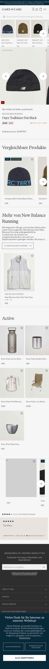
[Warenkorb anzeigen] (40, 9)
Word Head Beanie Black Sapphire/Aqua (7, 43)
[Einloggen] (33, 9)
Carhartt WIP (22, 40)
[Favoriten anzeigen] (36, 9)
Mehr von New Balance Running (24, 218)
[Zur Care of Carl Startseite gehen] (12, 9)
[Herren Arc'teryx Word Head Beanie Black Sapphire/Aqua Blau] (8, 29)
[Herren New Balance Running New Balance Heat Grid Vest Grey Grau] (19, 272)
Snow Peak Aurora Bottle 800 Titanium (11, 359)
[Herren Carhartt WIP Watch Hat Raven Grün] (38, 29)
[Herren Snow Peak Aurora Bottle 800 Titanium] (12, 340)
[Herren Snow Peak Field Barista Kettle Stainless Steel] (12, 383)
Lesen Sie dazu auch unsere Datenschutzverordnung (24, 573)
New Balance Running (12, 114)
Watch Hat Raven (37, 43)
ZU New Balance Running (16, 246)
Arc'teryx (5, 40)
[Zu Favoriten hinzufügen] (31, 160)
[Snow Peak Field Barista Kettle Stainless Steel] (12, 399)
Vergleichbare (24, 147)
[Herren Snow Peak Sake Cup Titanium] (12, 426)
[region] (24, 528)
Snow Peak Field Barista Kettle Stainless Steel (11, 401)
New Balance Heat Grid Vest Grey (19, 297)
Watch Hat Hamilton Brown (23, 43)
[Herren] (21, 478)
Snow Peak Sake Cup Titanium (10, 444)
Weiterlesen (24, 638)
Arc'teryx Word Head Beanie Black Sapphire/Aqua (19, 198)
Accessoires (7, 50)
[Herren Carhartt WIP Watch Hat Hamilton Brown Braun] (23, 29)
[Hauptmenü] (44, 9)
